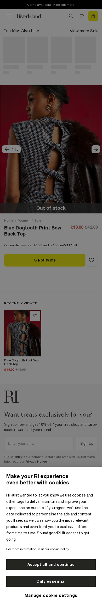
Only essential (51, 581)
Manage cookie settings (51, 595)
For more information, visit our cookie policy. (38, 549)
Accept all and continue (51, 564)
